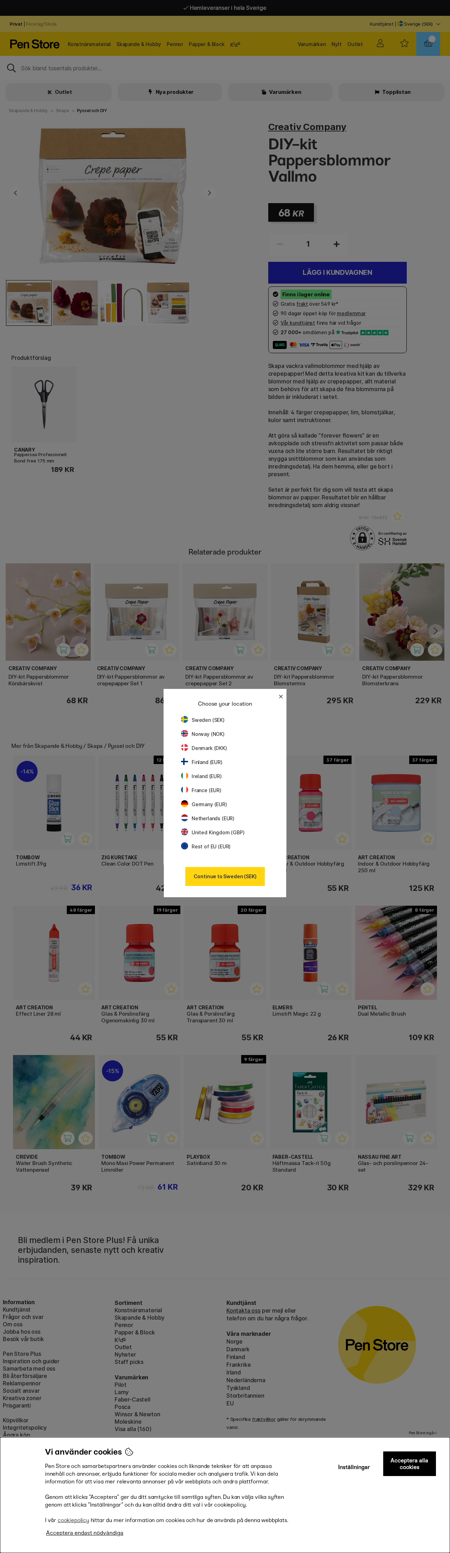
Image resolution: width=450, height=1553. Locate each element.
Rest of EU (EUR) (211, 846)
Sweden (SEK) (208, 720)
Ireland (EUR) (207, 776)
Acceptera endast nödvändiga (84, 1532)
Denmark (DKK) (209, 748)
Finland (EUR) (207, 762)
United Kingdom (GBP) (218, 832)
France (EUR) (206, 790)
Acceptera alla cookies (409, 1463)
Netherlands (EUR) (213, 818)
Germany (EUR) (209, 804)
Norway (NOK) (208, 734)
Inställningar (354, 1467)
